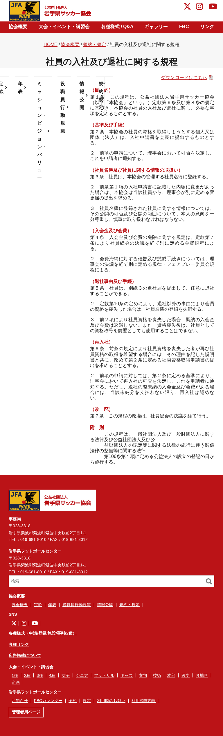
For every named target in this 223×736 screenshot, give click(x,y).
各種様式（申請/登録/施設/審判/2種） (43, 633)
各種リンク (19, 644)
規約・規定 (94, 44)
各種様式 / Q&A (117, 26)
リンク (207, 26)
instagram (199, 7)
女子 (66, 675)
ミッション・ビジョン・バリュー (41, 131)
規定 (87, 701)
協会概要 (18, 26)
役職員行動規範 (62, 107)
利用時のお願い (111, 701)
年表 (20, 87)
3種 (40, 675)
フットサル (104, 675)
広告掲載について (25, 655)
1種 (15, 675)
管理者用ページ (26, 712)
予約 (73, 701)
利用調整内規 (144, 701)
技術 (157, 675)
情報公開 (82, 95)
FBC (184, 26)
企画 (16, 682)
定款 (38, 605)
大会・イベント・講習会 (64, 26)
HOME (50, 44)
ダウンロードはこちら (184, 77)
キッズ (127, 675)
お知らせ (20, 701)
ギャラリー (156, 26)
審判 (143, 675)
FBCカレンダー (48, 701)
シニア (82, 675)
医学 (185, 675)
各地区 (202, 675)
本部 (171, 675)
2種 (27, 675)
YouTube (213, 7)
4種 (52, 675)
